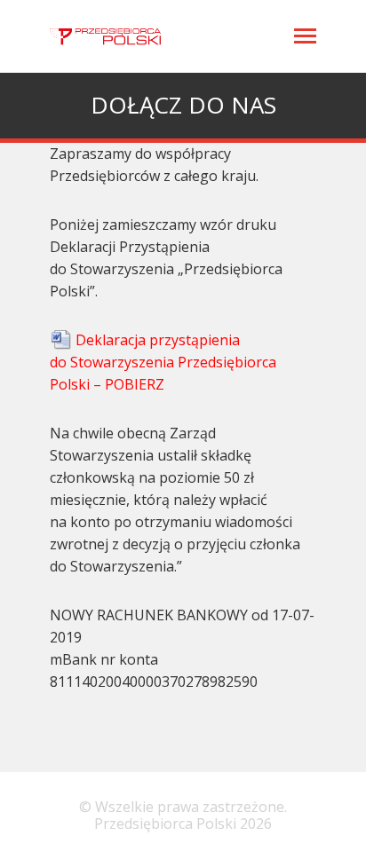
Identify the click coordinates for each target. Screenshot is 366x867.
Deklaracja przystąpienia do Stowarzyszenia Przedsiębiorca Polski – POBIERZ (163, 362)
